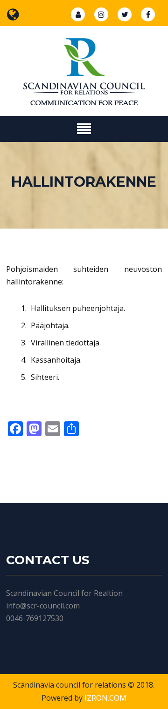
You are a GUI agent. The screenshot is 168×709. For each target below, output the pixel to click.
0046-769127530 (34, 618)
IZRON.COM (105, 698)
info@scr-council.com (43, 606)
